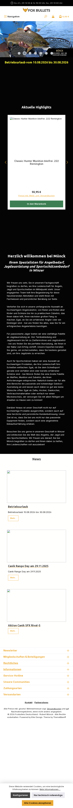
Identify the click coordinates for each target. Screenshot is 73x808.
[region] (36, 39)
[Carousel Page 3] (30, 53)
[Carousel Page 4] (35, 53)
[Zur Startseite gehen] (36, 10)
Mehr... (13, 518)
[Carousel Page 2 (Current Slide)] (24, 53)
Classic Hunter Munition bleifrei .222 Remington (36, 162)
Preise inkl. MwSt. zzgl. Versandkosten (36, 195)
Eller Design (36, 717)
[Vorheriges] (2, 39)
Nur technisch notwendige (48, 795)
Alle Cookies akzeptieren (37, 803)
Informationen (12, 669)
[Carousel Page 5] (41, 53)
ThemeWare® (59, 717)
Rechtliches (10, 663)
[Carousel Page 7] (51, 53)
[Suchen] (45, 16)
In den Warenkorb (36, 204)
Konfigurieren (20, 795)
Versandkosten (54, 709)
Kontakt (28, 702)
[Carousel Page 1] (19, 53)
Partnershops (41, 702)
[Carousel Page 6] (46, 53)
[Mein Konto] (53, 16)
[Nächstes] (70, 39)
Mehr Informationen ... (50, 789)
